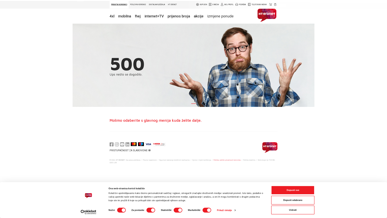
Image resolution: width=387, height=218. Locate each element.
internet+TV (154, 16)
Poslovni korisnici (138, 4)
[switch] (150, 210)
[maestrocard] (141, 144)
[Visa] (148, 144)
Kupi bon (203, 4)
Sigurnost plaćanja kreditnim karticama (174, 160)
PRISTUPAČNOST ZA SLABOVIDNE (129, 150)
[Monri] (159, 144)
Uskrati (293, 210)
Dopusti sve (293, 190)
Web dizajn (262, 160)
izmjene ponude (220, 16)
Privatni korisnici (119, 4)
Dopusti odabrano (292, 200)
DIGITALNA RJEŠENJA (157, 4)
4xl (112, 16)
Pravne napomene (150, 160)
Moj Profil (229, 4)
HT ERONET (172, 4)
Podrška (242, 4)
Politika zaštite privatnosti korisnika (227, 160)
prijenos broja (179, 16)
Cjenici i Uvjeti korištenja (201, 160)
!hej (138, 16)
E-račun (215, 4)
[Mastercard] (134, 144)
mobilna (124, 16)
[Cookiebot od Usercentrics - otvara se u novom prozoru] (88, 212)
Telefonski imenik (259, 4)
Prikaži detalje (224, 210)
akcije (198, 16)
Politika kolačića (249, 160)
